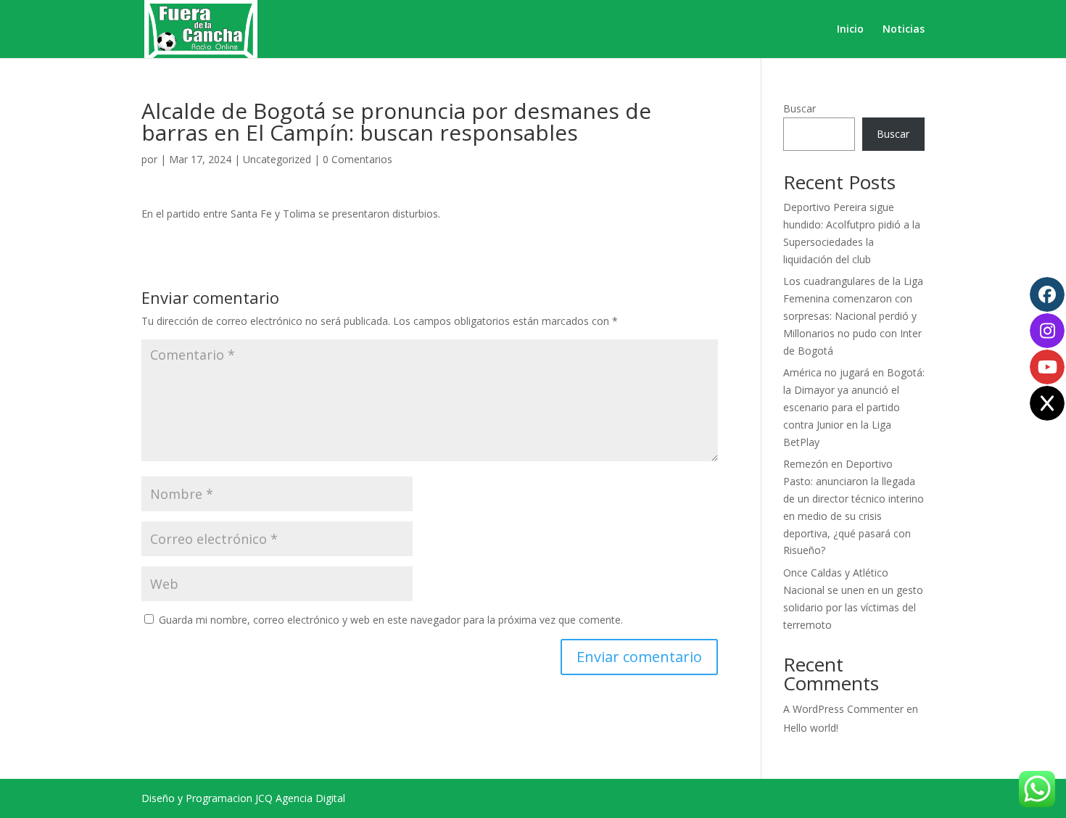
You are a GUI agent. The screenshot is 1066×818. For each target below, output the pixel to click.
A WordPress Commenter (843, 709)
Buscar (799, 108)
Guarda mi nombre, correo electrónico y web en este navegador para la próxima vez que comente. (391, 620)
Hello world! (810, 728)
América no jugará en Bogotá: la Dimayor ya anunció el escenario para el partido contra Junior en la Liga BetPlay (854, 406)
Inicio (850, 30)
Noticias (904, 30)
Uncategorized (277, 159)
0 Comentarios (357, 159)
